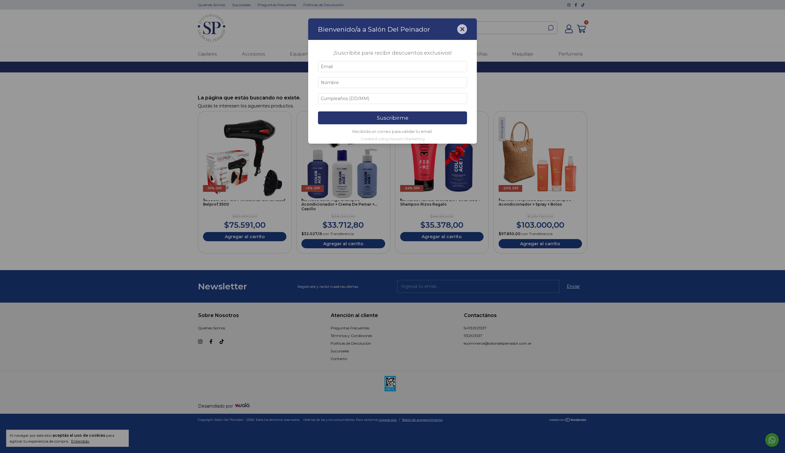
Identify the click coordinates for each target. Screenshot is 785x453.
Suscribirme (392, 118)
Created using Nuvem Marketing (393, 139)
